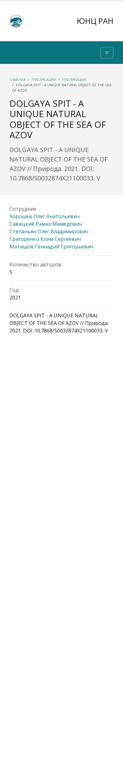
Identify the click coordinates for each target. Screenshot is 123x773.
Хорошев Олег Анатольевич (44, 216)
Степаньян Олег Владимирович (48, 231)
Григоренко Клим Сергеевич (45, 239)
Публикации (44, 79)
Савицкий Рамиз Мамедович (45, 223)
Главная (17, 79)
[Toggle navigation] (107, 53)
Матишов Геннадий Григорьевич (51, 246)
